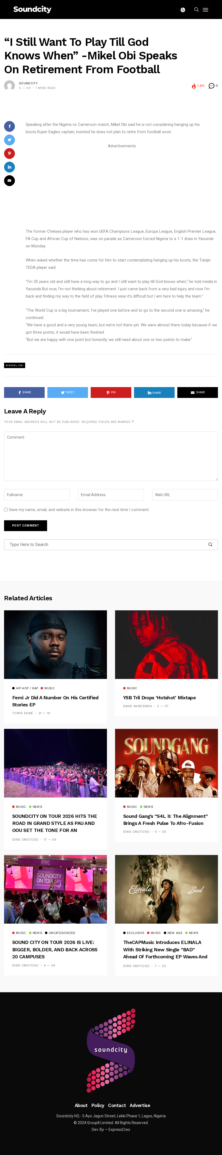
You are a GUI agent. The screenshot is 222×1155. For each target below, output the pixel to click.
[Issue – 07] (111, 1051)
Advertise (140, 1105)
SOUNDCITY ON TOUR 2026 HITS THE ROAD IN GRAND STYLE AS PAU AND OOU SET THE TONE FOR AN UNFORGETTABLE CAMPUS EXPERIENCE (54, 830)
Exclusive (135, 933)
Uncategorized (62, 933)
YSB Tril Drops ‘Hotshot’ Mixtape (159, 697)
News (37, 807)
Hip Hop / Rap (27, 688)
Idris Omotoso (25, 839)
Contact (117, 1105)
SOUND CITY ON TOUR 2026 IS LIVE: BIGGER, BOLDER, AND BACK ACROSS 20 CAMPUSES (54, 949)
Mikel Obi (15, 365)
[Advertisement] (122, 188)
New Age (175, 933)
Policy (98, 1105)
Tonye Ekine (22, 713)
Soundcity (28, 83)
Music (49, 688)
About (81, 1105)
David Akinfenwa (137, 706)
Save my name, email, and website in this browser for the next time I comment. (79, 509)
